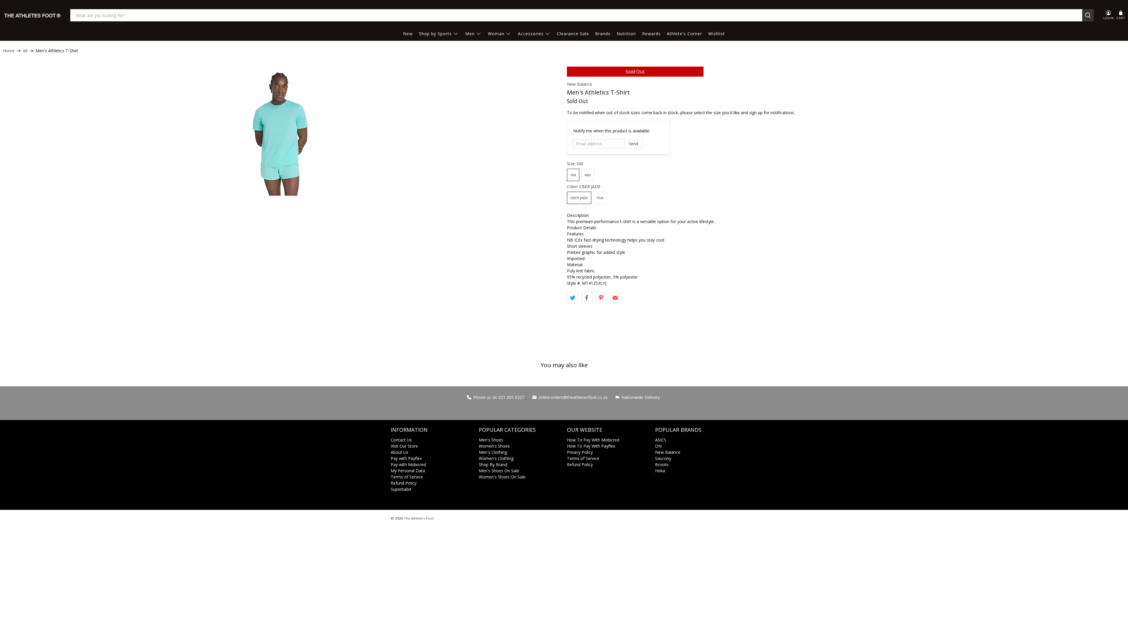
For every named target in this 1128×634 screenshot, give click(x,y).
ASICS (660, 440)
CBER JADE (579, 197)
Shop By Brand (493, 464)
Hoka (660, 470)
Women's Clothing (496, 458)
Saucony (663, 458)
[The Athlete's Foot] (32, 15)
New (408, 33)
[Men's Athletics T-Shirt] (282, 131)
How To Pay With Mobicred (593, 440)
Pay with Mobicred (408, 464)
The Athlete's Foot (419, 518)
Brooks (662, 464)
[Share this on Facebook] (586, 297)
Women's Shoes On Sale (502, 477)
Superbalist (401, 489)
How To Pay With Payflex (591, 446)
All (25, 51)
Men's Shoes (491, 440)
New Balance (579, 84)
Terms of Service (407, 477)
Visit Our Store (404, 446)
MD (588, 175)
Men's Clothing (493, 452)
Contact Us (401, 440)
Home (9, 51)
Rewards (651, 33)
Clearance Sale (573, 33)
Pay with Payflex (406, 458)
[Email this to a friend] (615, 297)
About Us (399, 452)
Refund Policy (404, 483)
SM (573, 175)
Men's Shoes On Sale (499, 470)
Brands (602, 33)
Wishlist (716, 33)
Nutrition (626, 33)
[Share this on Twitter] (572, 297)
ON (658, 446)
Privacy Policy (580, 452)
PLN (600, 197)
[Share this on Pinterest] (601, 297)
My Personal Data (408, 470)
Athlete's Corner (684, 33)
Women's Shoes (494, 446)
